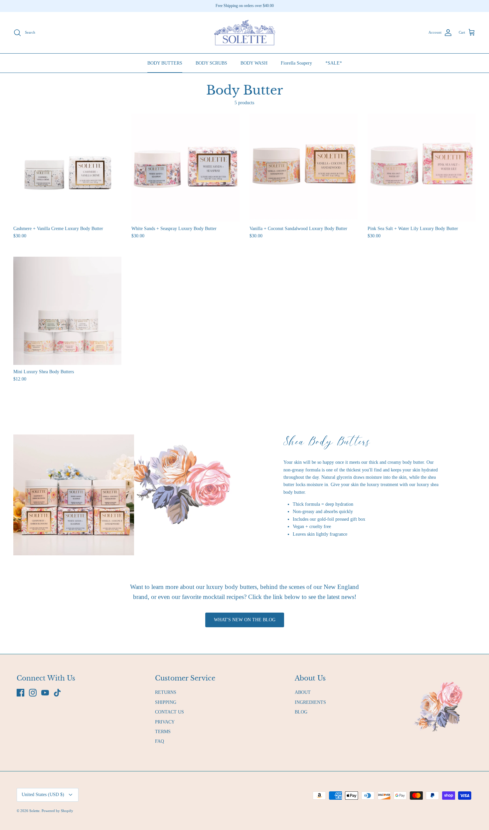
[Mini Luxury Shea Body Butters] (67, 311)
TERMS (163, 731)
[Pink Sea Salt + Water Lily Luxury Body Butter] (422, 168)
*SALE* (333, 63)
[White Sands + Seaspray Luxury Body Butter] (185, 168)
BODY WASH (254, 63)
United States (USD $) (43, 794)
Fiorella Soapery (296, 63)
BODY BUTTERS (164, 63)
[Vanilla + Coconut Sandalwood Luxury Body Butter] (303, 168)
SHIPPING (165, 702)
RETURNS (165, 692)
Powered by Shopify (57, 811)
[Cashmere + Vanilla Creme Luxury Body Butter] (67, 168)
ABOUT (303, 692)
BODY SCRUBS (211, 63)
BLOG (301, 711)
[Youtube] (45, 692)
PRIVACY (165, 721)
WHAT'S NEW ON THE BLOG (244, 619)
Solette (34, 811)
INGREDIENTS (310, 702)
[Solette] (244, 33)
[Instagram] (33, 692)
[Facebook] (20, 692)
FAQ (159, 741)
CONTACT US (169, 711)
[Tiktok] (57, 692)
